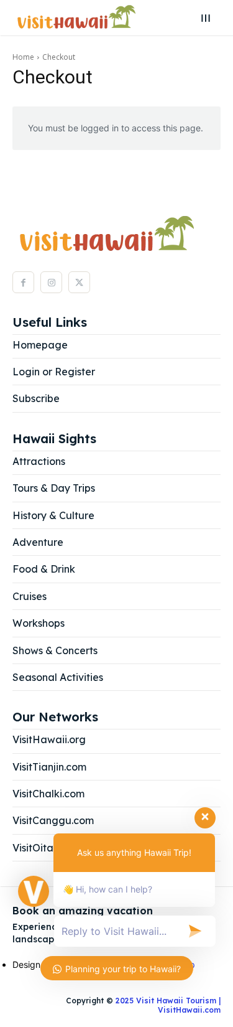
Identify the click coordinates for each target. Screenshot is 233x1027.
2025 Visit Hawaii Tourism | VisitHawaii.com (167, 1005)
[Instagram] (51, 282)
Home (23, 57)
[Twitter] (79, 282)
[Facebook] (23, 282)
